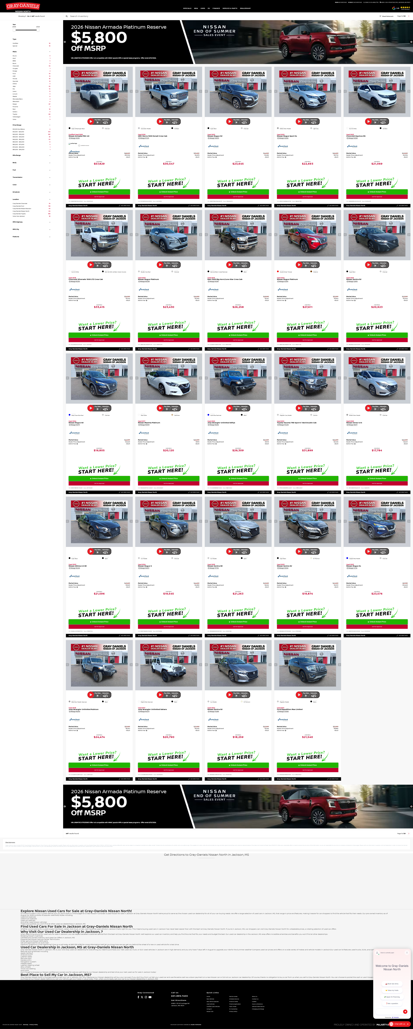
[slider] (14, 29)
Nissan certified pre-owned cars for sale (59, 972)
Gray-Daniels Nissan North (78, 205)
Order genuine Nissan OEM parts (34, 941)
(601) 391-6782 (76, 945)
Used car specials (28, 920)
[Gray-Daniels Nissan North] (22, 8)
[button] (131, 91)
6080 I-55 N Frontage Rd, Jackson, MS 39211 (395, 2)
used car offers (330, 929)
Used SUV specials (28, 917)
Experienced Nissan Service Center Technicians (40, 939)
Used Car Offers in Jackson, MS (62, 938)
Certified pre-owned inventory (33, 938)
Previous (64, 42)
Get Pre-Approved (99, 196)
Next (411, 42)
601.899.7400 (341, 2)
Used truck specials (29, 919)
